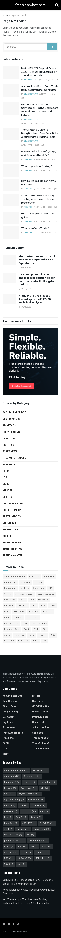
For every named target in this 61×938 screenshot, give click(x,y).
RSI (44, 629)
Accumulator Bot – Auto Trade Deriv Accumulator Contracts (39, 88)
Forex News (10, 451)
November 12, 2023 (43, 170)
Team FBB (28, 159)
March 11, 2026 (48, 94)
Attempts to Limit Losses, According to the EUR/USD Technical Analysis (35, 299)
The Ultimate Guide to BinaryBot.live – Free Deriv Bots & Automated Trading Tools (39, 133)
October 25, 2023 (43, 233)
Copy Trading (11, 432)
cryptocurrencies (24, 594)
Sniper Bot (9, 523)
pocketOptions (39, 623)
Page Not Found (18, 15)
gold (6, 617)
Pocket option (12, 510)
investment (32, 617)
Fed (43, 605)
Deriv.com (9, 438)
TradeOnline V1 (12, 542)
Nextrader (9, 497)
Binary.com (10, 425)
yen (44, 640)
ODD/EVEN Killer (13, 503)
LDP (5, 477)
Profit (27, 629)
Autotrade (49, 576)
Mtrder (8, 490)
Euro (34, 605)
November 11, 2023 (43, 189)
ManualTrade (11, 623)
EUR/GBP (9, 605)
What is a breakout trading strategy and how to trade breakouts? (37, 199)
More (6, 484)
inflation (17, 617)
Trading (42, 635)
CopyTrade (39, 588)
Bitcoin (39, 582)
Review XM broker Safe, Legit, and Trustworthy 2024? (38, 153)
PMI (25, 623)
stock (7, 635)
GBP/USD (47, 611)
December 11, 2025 (31, 123)
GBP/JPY (33, 611)
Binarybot (26, 582)
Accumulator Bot (14, 412)
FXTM (6, 471)
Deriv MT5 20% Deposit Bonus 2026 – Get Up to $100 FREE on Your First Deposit (39, 71)
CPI (51, 588)
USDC (35, 640)
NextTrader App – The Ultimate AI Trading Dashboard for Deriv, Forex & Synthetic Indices (39, 109)
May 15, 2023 (25, 307)
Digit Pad (8, 445)
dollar (22, 599)
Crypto (7, 594)
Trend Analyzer (13, 555)
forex (7, 611)
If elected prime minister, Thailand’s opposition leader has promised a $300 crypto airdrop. (37, 279)
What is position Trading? (36, 166)
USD (53, 635)
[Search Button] (52, 46)
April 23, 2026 (47, 80)
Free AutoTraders (14, 458)
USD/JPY (23, 640)
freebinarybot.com (30, 5)
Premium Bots (12, 516)
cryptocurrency (46, 594)
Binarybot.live (31, 80)
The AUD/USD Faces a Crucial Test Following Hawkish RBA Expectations (37, 260)
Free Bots (9, 464)
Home (5, 15)
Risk (36, 629)
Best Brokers (11, 419)
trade (31, 635)
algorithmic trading (14, 576)
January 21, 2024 (43, 159)
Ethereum (43, 599)
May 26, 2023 (25, 267)
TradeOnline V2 (12, 549)
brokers (25, 588)
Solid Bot (9, 536)
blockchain (10, 588)
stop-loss (19, 635)
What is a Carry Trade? (35, 228)
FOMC (52, 605)
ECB (32, 599)
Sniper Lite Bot (12, 529)
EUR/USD (23, 605)
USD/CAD (9, 640)
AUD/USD (34, 576)
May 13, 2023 (25, 289)
